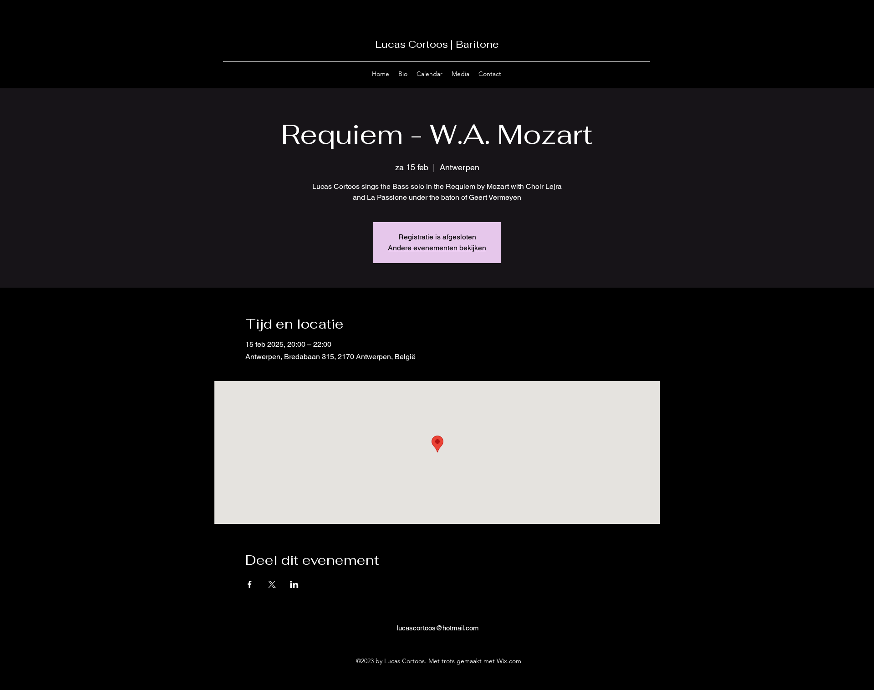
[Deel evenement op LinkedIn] (294, 584)
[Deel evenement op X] (272, 584)
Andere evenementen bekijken (437, 248)
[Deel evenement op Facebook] (249, 584)
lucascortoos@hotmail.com (438, 628)
